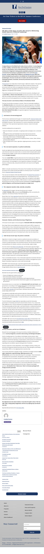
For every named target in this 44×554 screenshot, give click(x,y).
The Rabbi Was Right (6, 454)
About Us (6, 506)
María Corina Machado (18, 246)
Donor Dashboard (8, 517)
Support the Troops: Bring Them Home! (10, 458)
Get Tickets (22, 21)
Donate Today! (22, 494)
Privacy (4, 542)
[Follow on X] (22, 12)
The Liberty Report (6, 487)
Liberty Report (28, 515)
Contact (6, 514)
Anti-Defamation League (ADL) (23, 318)
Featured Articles (6, 28)
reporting (15, 196)
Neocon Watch (5, 483)
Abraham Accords (29, 74)
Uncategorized (5, 489)
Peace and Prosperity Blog (7, 485)
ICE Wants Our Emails (6, 439)
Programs (6, 508)
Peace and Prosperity (30, 507)
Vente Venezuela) (21, 267)
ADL (23, 322)
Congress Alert (5, 479)
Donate (6, 511)
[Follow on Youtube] (24, 12)
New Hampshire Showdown (7, 461)
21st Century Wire (20, 407)
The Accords (5, 83)
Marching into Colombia (7, 465)
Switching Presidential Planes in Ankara (10, 469)
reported (5, 190)
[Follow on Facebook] (20, 12)
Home (5, 503)
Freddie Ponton (7, 34)
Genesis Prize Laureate (33, 174)
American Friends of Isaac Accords (13, 172)
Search (19, 431)
